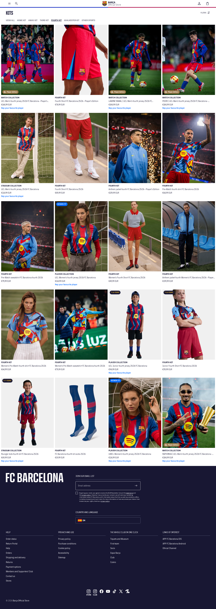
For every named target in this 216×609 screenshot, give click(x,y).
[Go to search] (16, 3)
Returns (9, 562)
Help (8, 548)
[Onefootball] (127, 591)
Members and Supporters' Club (19, 571)
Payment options (13, 567)
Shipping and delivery (15, 557)
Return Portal (11, 543)
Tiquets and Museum (119, 539)
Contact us (10, 576)
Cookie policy (64, 548)
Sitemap (61, 557)
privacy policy (86, 495)
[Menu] (9, 3)
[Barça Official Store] (111, 3)
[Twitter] (121, 591)
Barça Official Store (21, 600)
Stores (8, 580)
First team (114, 543)
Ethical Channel (169, 548)
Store (88, 595)
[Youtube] (108, 591)
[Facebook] (101, 591)
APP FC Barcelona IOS (172, 539)
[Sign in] (199, 3)
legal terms (129, 493)
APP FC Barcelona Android (174, 543)
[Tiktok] (114, 591)
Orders (9, 553)
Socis (112, 548)
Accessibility (63, 553)
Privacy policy (64, 539)
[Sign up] (136, 486)
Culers (113, 562)
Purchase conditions (67, 543)
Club (112, 557)
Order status (11, 539)
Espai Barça (115, 553)
